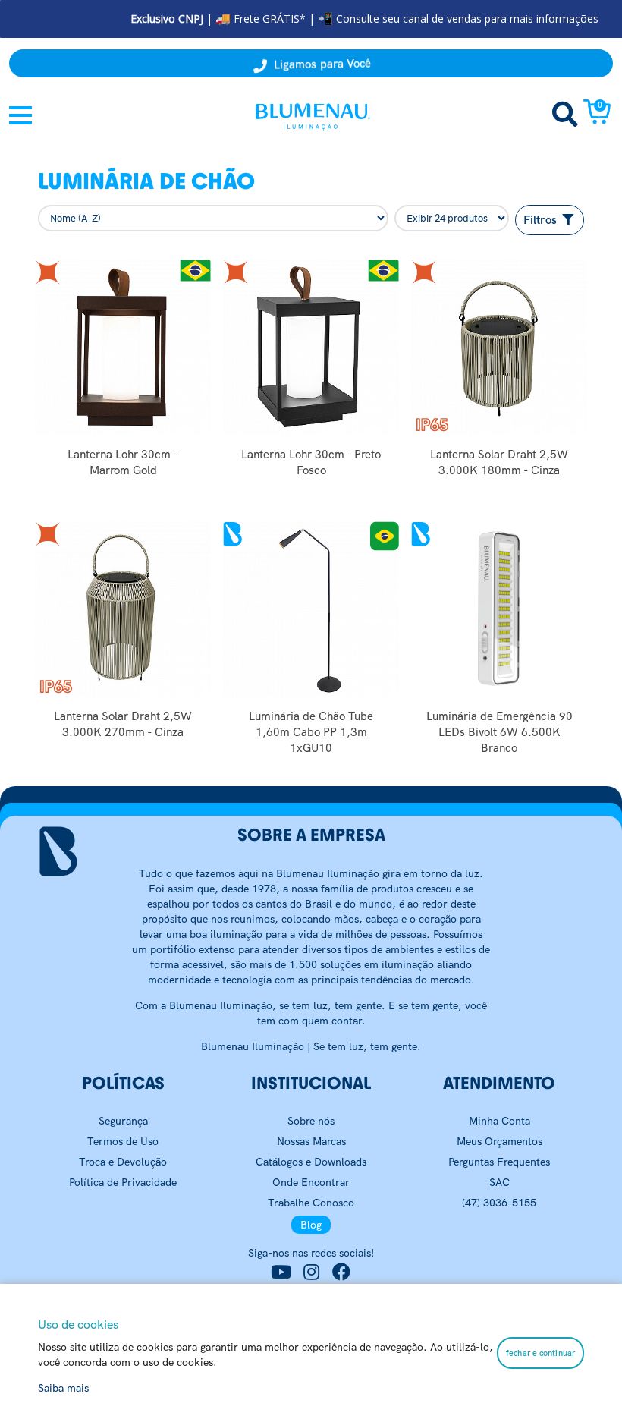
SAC (499, 1182)
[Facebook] (341, 1272)
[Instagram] (311, 1272)
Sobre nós (311, 1121)
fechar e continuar (540, 1353)
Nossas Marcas (311, 1141)
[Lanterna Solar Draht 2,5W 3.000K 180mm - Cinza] (499, 348)
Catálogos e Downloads (311, 1162)
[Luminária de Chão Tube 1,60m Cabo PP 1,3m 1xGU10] (311, 609)
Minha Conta (499, 1121)
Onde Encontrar (311, 1182)
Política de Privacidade (123, 1182)
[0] (597, 120)
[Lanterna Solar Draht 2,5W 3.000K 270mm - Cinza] (123, 609)
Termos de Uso (123, 1141)
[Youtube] (281, 1272)
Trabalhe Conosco (311, 1203)
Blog (311, 1225)
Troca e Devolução (123, 1162)
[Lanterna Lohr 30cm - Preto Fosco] (311, 348)
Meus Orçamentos (499, 1141)
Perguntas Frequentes (499, 1162)
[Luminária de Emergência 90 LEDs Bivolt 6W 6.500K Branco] (499, 609)
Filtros (541, 220)
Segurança (123, 1121)
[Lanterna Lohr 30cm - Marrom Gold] (123, 348)
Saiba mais (63, 1388)
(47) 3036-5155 (499, 1203)
